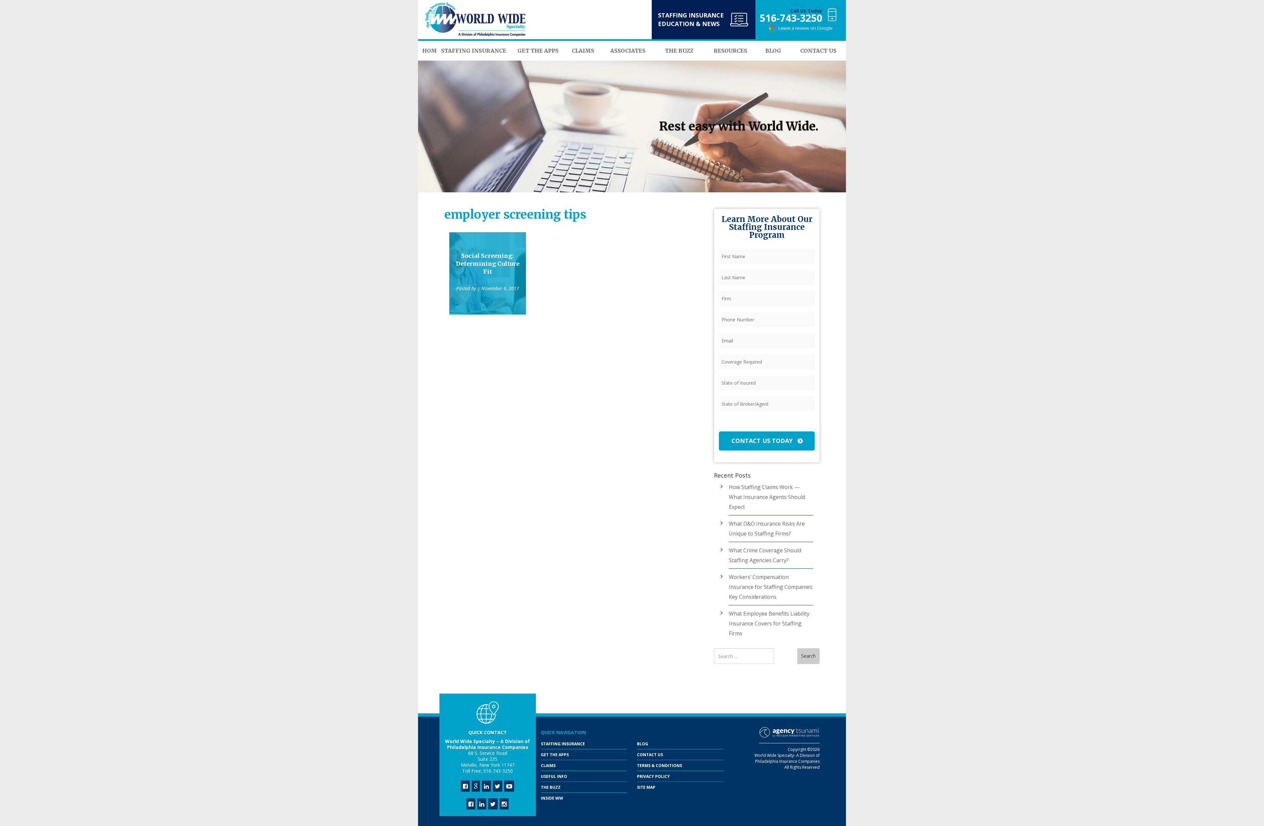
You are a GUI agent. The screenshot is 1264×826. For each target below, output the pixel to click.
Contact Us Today (762, 441)
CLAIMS (548, 765)
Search (808, 656)
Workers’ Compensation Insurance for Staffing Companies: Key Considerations (771, 586)
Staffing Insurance (563, 744)
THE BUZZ (551, 787)
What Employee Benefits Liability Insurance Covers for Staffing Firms (769, 623)
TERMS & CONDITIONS (659, 765)
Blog (642, 744)
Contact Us (650, 754)
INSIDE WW (552, 798)
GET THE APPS (555, 754)
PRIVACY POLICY (653, 776)
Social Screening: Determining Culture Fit (487, 263)
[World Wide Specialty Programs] (475, 19)
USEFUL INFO (554, 776)
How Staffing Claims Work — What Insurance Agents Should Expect (767, 496)
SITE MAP (646, 787)
